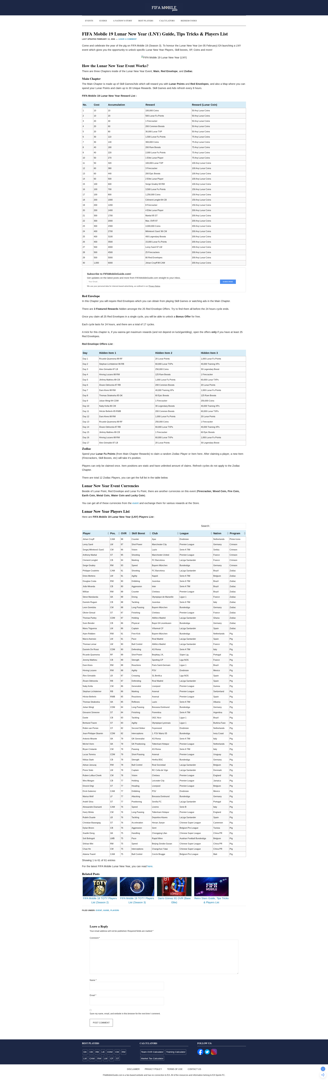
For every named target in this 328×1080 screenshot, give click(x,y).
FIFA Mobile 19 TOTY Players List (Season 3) (137, 900)
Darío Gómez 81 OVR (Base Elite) (174, 900)
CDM (109, 1052)
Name (93, 980)
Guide (106, 910)
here (149, 866)
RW (99, 1058)
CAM (92, 1058)
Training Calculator (175, 1052)
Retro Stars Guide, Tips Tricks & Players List (211, 900)
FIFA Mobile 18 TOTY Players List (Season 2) (100, 900)
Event (99, 910)
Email (93, 995)
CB (91, 1052)
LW (105, 1058)
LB (103, 1052)
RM (123, 1052)
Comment (95, 938)
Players (114, 910)
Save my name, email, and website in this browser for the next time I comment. (125, 1014)
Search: (205, 526)
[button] (108, 533)
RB (97, 1052)
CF (111, 1058)
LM (85, 1058)
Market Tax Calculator (152, 1058)
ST (117, 1058)
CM (117, 1052)
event (135, 503)
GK (85, 1052)
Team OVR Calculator (152, 1052)
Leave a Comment (128, 39)
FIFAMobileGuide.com (164, 8)
